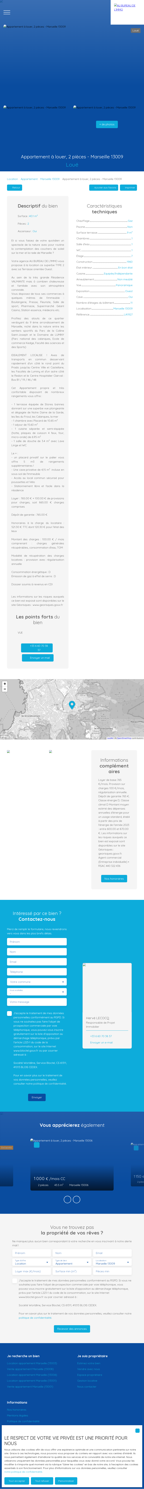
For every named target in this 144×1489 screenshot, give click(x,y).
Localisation (101, 1260)
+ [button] (5, 684)
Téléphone (16, 972)
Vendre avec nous (88, 1369)
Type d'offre (20, 1260)
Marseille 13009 (50, 179)
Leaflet (110, 738)
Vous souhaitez (16, 990)
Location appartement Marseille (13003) (32, 1363)
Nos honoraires (16, 1409)
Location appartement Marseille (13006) (32, 1375)
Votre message (19, 1002)
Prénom (15, 941)
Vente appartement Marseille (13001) (30, 1386)
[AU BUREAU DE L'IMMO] (127, 12)
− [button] (5, 689)
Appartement (29, 179)
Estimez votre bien (88, 1363)
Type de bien (61, 1260)
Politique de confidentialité (23, 1421)
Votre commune (20, 982)
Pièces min (102, 1271)
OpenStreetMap (124, 738)
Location (12, 179)
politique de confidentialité (49, 1083)
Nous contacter (86, 1386)
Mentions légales (17, 1415)
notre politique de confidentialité (23, 1471)
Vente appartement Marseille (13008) (30, 1369)
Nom (13, 951)
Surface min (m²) (66, 1271)
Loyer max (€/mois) (28, 1271)
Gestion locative (87, 1380)
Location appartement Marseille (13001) (32, 1380)
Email (13, 961)
